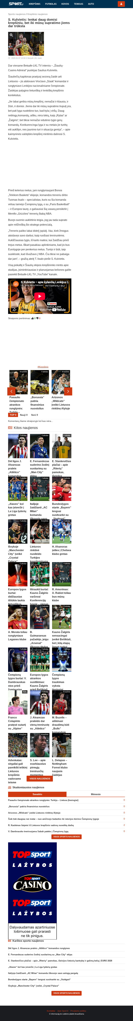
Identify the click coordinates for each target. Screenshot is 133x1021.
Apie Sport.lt (62, 1011)
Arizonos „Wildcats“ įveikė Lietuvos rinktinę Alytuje (34, 813)
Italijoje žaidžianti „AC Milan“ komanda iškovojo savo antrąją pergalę (43, 973)
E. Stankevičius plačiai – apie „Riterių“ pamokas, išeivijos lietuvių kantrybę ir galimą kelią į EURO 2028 (60, 961)
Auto (91, 4)
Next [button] (68, 391)
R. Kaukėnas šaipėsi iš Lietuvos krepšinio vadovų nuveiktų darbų (41, 825)
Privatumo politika (78, 1011)
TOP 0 (13, 415)
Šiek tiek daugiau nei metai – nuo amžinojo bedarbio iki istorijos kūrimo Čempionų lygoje (53, 819)
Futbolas (51, 4)
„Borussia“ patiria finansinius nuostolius (28, 806)
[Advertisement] (39, 165)
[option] (18, 391)
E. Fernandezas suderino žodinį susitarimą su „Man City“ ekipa (40, 954)
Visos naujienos (40, 778)
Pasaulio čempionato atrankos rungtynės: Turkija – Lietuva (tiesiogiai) (43, 800)
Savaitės (37, 794)
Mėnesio (96, 794)
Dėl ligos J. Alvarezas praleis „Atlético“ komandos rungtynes (39, 948)
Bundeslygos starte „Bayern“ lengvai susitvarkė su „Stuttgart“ (39, 979)
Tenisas (78, 4)
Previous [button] (11, 391)
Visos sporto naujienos (66, 837)
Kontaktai (51, 1011)
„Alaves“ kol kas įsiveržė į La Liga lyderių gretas (32, 967)
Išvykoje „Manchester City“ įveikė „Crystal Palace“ (33, 986)
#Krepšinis (43, 367)
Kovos (65, 4)
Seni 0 (34, 415)
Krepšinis (34, 4)
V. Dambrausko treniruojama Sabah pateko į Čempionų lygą (38, 831)
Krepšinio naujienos (37, 14)
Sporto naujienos (16, 14)
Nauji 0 (24, 415)
